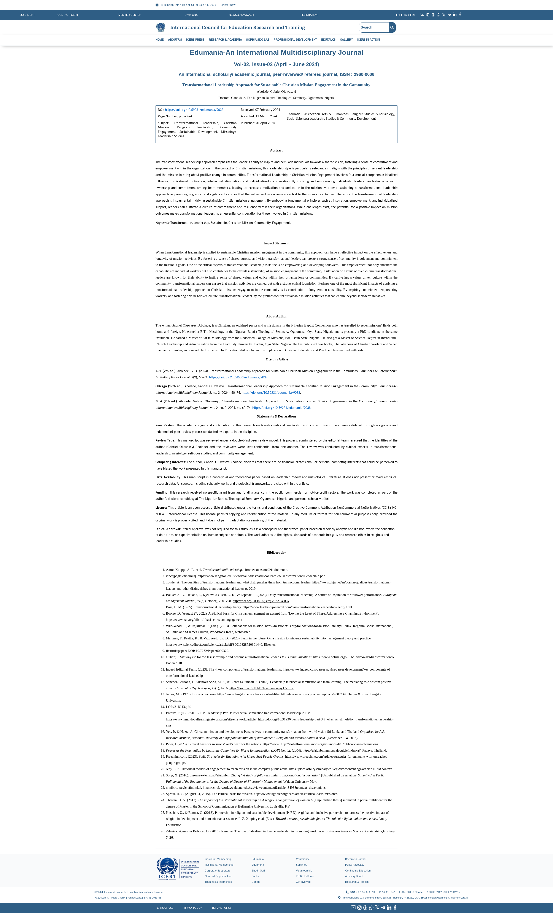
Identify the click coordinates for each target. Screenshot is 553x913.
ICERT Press (195, 39)
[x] (377, 908)
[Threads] (365, 907)
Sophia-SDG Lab (257, 39)
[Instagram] (359, 907)
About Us (175, 39)
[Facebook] (394, 908)
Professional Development (295, 39)
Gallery (346, 39)
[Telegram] (383, 907)
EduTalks (328, 39)
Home (160, 39)
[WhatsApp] (371, 907)
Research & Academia (225, 39)
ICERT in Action (368, 39)
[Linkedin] (389, 908)
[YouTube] (353, 908)
